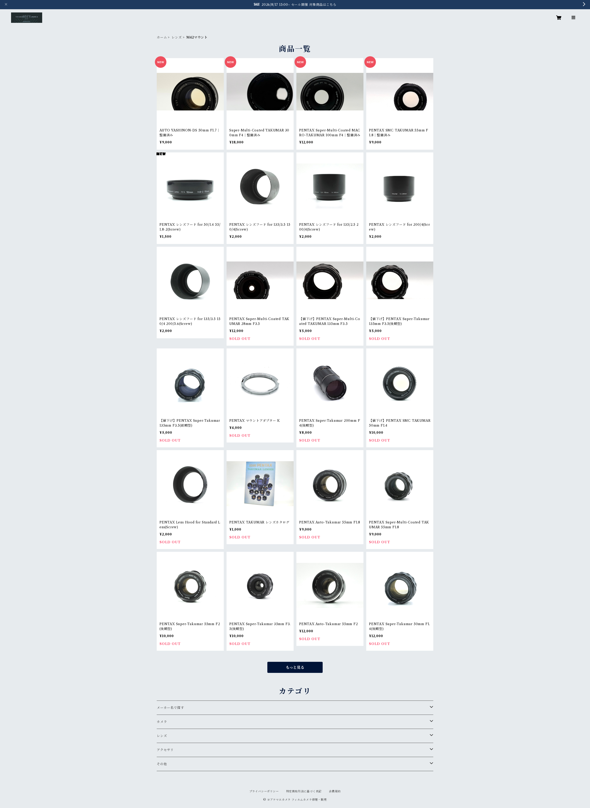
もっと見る (295, 667)
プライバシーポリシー (264, 791)
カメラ (162, 722)
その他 (162, 764)
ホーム (162, 37)
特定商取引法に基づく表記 (304, 791)
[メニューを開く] (573, 17)
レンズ (176, 37)
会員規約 (335, 791)
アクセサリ (165, 750)
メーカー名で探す (170, 708)
